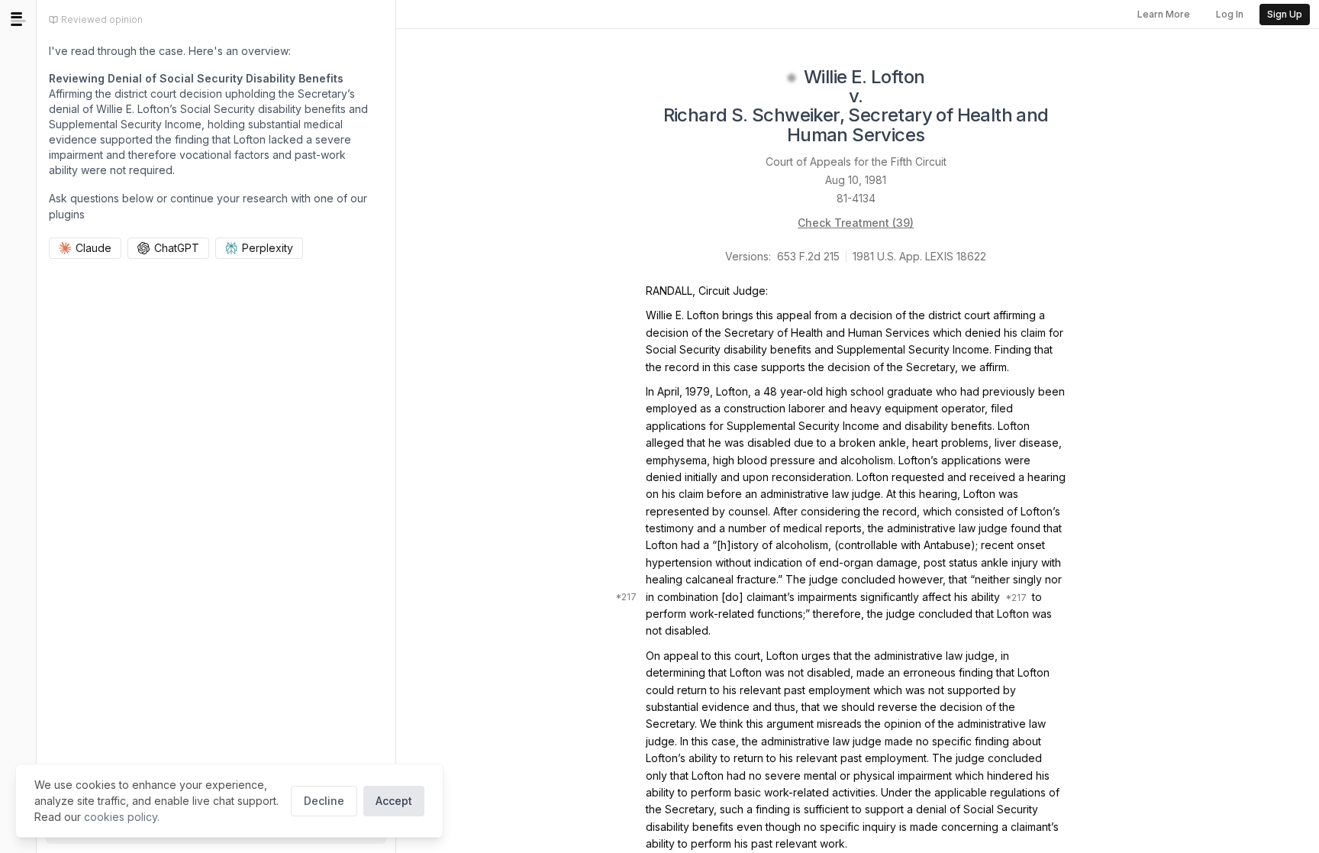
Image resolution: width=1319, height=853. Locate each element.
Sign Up (1284, 14)
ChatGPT (176, 247)
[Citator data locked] (791, 77)
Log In (1229, 14)
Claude (93, 247)
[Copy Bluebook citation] (942, 136)
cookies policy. (122, 816)
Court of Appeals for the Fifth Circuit (856, 161)
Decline (324, 800)
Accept (394, 800)
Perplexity (267, 247)
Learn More (1163, 14)
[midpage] (18, 19)
